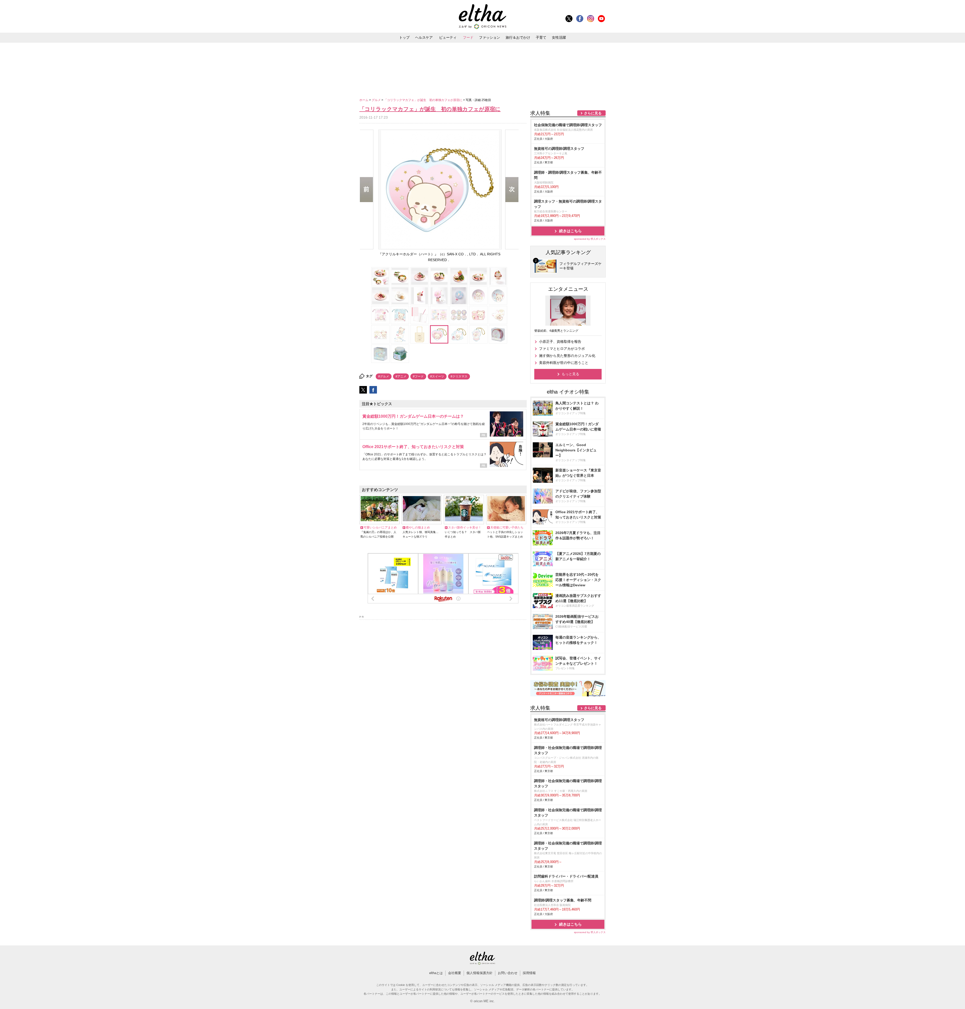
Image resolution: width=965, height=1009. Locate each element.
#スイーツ (437, 376)
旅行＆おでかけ (518, 37)
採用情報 (529, 973)
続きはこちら (570, 231)
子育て (541, 37)
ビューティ (448, 37)
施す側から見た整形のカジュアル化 (567, 356)
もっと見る (570, 374)
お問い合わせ (507, 973)
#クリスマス (459, 376)
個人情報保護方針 (479, 973)
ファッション (489, 37)
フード (468, 37)
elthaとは (436, 973)
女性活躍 (559, 37)
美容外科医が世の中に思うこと (563, 363)
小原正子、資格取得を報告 (560, 342)
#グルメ (383, 376)
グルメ (376, 100)
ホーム (364, 100)
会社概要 (454, 973)
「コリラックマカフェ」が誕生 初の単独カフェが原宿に (423, 100)
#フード (418, 376)
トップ (404, 37)
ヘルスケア (424, 37)
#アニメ (401, 376)
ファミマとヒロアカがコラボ (562, 349)
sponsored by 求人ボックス (590, 238)
